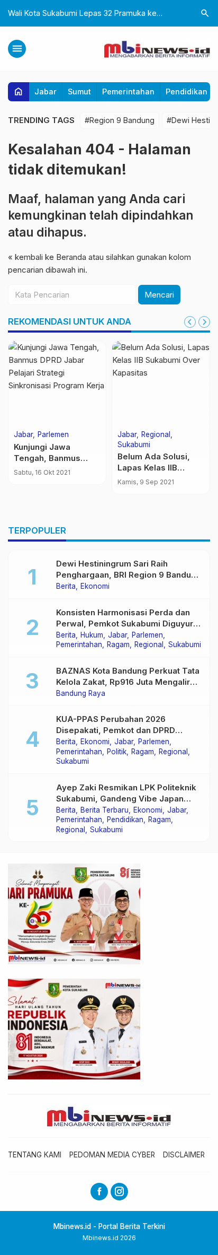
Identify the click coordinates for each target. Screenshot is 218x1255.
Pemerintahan (128, 91)
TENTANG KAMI (34, 1155)
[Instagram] (119, 1191)
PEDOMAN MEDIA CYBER (112, 1155)
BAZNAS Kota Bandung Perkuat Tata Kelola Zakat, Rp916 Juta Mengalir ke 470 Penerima (127, 682)
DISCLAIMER (184, 1155)
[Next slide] (204, 322)
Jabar (45, 91)
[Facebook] (99, 1191)
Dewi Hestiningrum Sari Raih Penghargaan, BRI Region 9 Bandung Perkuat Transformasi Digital (128, 575)
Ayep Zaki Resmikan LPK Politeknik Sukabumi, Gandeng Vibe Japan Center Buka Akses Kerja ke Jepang (127, 798)
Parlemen (53, 435)
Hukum (91, 635)
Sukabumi (133, 445)
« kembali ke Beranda (47, 257)
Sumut (79, 91)
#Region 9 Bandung (120, 120)
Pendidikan (186, 91)
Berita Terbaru (104, 810)
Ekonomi (95, 586)
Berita (66, 586)
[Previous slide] (190, 322)
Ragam (118, 645)
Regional (155, 435)
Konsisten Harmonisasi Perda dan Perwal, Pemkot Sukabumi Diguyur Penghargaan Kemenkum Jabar (124, 623)
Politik (116, 752)
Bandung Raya (80, 694)
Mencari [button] (159, 295)
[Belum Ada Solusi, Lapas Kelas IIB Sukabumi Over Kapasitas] (161, 383)
